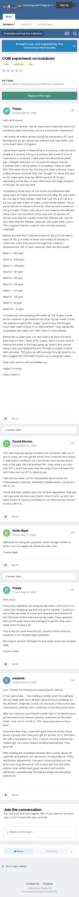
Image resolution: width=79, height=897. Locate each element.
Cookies (48, 883)
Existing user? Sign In (37, 5)
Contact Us (32, 883)
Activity (25, 24)
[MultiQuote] (5, 418)
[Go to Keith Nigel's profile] (6, 533)
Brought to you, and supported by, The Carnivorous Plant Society (39, 45)
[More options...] (72, 110)
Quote (15, 418)
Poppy (9, 80)
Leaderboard (45, 24)
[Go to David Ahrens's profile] (6, 443)
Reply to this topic (39, 95)
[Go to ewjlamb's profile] (6, 680)
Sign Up (64, 4)
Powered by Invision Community (39, 891)
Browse (7, 24)
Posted (24, 112)
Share (20, 851)
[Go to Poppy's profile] (6, 111)
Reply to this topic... (22, 831)
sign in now (10, 817)
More (9, 16)
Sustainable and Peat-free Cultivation (42, 84)
